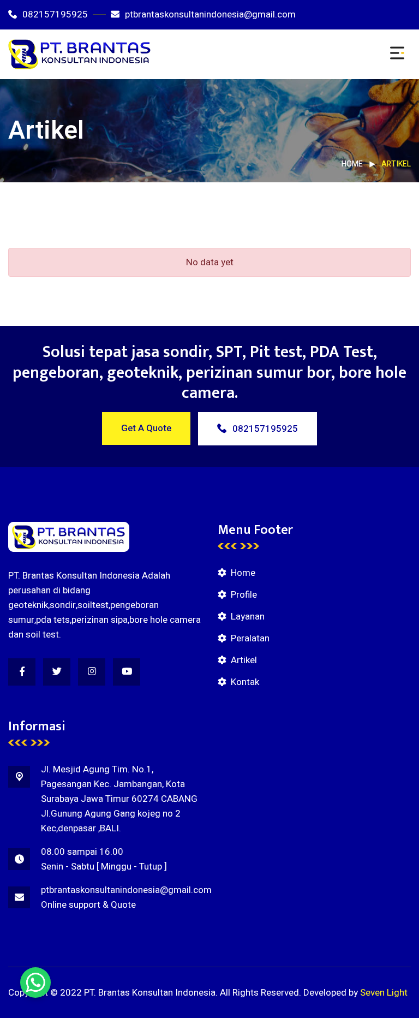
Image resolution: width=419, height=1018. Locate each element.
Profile (244, 595)
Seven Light (384, 992)
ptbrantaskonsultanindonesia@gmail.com (210, 14)
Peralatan (250, 638)
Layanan (248, 616)
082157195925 (55, 14)
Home (352, 164)
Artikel (244, 660)
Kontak (245, 682)
